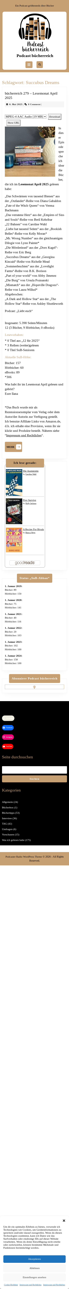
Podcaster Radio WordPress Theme (24, 856)
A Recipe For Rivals (33, 529)
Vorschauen (8, 834)
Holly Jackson (30, 503)
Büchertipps (8, 813)
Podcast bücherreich (35, 55)
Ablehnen (34, 1268)
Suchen (34, 779)
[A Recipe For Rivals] (14, 539)
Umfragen (7, 829)
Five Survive (29, 500)
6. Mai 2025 (15, 104)
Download (54, 116)
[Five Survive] (14, 511)
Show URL (13, 122)
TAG (4, 823)
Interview (7, 818)
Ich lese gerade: (25, 462)
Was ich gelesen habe (13, 840)
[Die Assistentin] (14, 482)
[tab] (28, 64)
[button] (64, 1220)
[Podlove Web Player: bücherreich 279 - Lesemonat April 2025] (34, 112)
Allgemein (7, 802)
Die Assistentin (31, 471)
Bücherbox (8, 807)
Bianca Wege (30, 533)
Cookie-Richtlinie (11, 1285)
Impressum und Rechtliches (31, 1285)
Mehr (14, 446)
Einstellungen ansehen (34, 1277)
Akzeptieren (34, 1259)
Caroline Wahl (30, 474)
